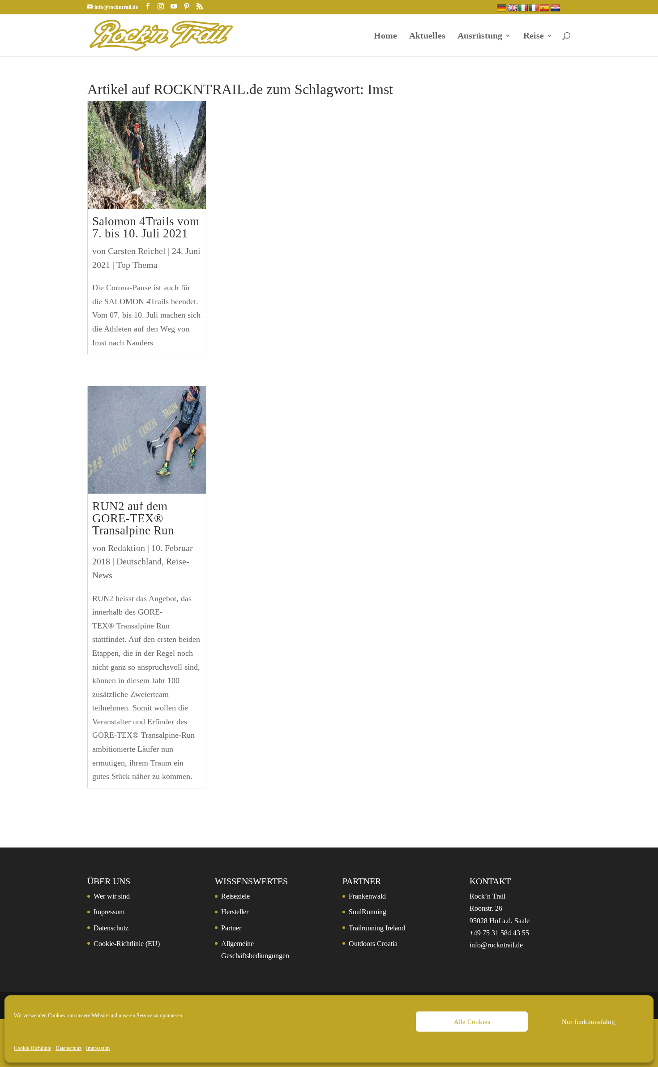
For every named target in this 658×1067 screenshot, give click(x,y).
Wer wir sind (112, 896)
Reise (533, 36)
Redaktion (126, 548)
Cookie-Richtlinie (32, 1048)
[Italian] (523, 8)
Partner (231, 928)
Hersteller (234, 912)
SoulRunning (367, 912)
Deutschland (139, 561)
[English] (512, 8)
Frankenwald (367, 896)
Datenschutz (68, 1048)
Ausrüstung (479, 36)
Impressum (98, 1048)
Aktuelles (427, 36)
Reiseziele (235, 896)
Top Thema (137, 265)
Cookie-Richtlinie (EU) (127, 943)
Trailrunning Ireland (377, 928)
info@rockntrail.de (496, 945)
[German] (502, 8)
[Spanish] (545, 8)
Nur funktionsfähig (588, 1021)
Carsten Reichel (137, 251)
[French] (534, 8)
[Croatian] (555, 8)
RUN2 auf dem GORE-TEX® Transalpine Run (133, 518)
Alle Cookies (472, 1021)
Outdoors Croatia (373, 943)
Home (385, 36)
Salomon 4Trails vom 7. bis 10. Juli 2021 (145, 227)
